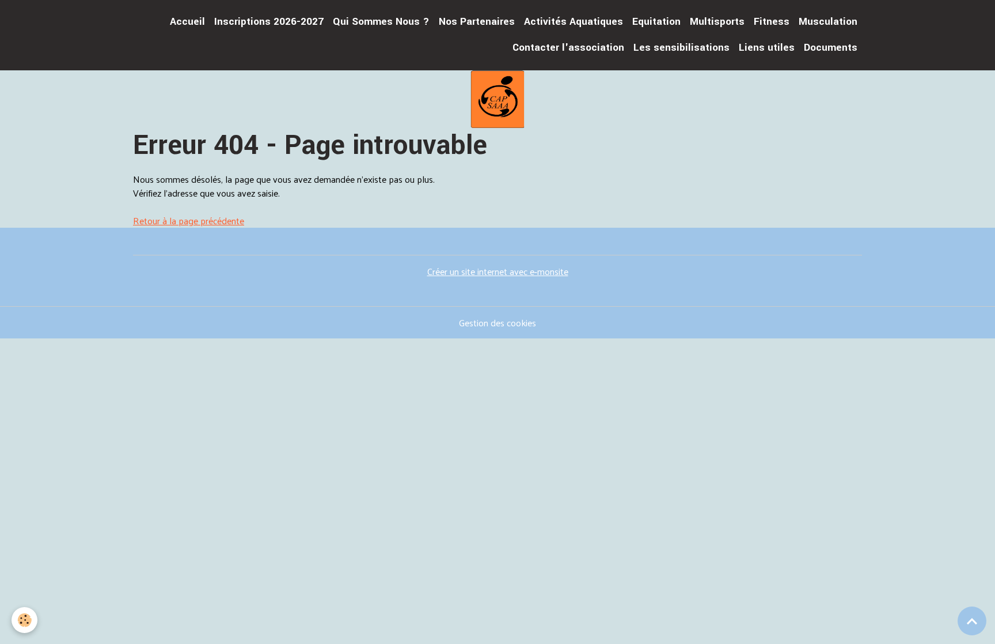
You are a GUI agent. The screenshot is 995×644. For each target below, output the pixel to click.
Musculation (828, 21)
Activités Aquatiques (573, 21)
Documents (830, 47)
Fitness (771, 21)
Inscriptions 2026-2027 (269, 21)
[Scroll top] (972, 621)
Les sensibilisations (681, 47)
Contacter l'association (568, 47)
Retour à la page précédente (188, 220)
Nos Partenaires (477, 21)
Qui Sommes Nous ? (381, 21)
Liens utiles (767, 47)
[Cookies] (24, 620)
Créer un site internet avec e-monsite (497, 271)
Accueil (187, 21)
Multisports (717, 21)
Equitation (656, 21)
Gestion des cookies (497, 323)
